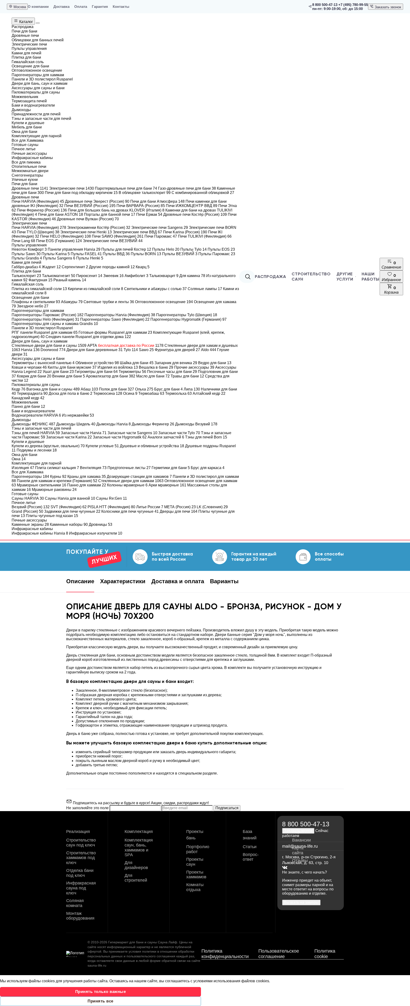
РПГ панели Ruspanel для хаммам (45, 332)
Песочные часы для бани (172, 372)
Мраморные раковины (54, 490)
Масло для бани (153, 376)
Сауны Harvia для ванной (70, 498)
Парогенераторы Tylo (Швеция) (186, 315)
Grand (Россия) (27, 511)
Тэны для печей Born (206, 437)
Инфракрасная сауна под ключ (81, 888)
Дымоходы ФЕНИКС (33, 424)
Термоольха (178, 393)
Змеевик (113, 276)
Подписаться (226, 808)
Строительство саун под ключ (81, 842)
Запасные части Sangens (132, 433)
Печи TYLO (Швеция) (38, 232)
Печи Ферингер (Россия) (42, 210)
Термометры (132, 372)
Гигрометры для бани (96, 372)
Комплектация (139, 831)
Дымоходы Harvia (113, 424)
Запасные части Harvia (84, 433)
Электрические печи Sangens (159, 228)
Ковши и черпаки (29, 367)
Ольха (144, 389)
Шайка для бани (137, 363)
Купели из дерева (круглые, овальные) (48, 446)
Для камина (192, 276)
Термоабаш (151, 393)
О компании (38, 7)
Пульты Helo (165, 249)
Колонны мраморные (127, 485)
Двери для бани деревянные (94, 350)
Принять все (100, 1001)
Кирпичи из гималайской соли (95, 289)
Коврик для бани (34, 376)
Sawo (146, 350)
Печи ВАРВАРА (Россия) (140, 206)
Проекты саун (194, 862)
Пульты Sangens (59, 258)
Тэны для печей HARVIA (36, 433)
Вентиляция (93, 468)
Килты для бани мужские (72, 367)
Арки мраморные (167, 485)
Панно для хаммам (86, 485)
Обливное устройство (97, 363)
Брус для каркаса (207, 468)
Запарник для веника (175, 363)
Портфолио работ (197, 849)
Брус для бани (168, 389)
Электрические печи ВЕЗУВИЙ (113, 241)
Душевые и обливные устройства (152, 446)
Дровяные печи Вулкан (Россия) (88, 219)
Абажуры (72, 302)
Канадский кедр (28, 398)
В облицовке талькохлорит (145, 193)
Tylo (131, 350)
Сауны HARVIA (28, 498)
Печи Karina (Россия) (185, 232)
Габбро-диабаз (26, 267)
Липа (192, 389)
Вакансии (301, 840)
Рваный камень (69, 280)
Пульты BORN (146, 254)
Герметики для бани (171, 468)
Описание (80, 581)
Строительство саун (311, 276)
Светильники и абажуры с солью (155, 289)
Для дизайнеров (136, 865)
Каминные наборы (69, 524)
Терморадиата (32, 393)
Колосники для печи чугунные (130, 511)
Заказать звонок (387, 7)
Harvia (30, 350)
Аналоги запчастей (166, 437)
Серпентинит (75, 267)
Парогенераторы (30, 477)
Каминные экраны (30, 524)
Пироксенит (89, 276)
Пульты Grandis (27, 258)
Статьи (249, 846)
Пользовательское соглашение (278, 953)
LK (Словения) (212, 507)
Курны (58, 477)
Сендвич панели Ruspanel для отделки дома (88, 337)
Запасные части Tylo (179, 433)
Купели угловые (102, 446)
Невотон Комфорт (29, 249)
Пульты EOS (221, 249)
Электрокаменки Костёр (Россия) (98, 228)
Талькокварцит (163, 276)
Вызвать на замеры (301, 902)
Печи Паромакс (160, 236)
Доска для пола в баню (70, 393)
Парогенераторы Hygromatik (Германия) (188, 319)
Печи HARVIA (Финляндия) (38, 201)
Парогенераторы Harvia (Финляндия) (119, 315)
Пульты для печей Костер (126, 249)
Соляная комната (75, 903)
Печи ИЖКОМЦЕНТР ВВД (191, 206)
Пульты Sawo (26, 254)
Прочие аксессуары (194, 367)
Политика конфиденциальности (225, 953)
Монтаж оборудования (80, 916)
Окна (19, 459)
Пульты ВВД (116, 254)
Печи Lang (23, 241)
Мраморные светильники (41, 485)
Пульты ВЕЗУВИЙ (179, 254)
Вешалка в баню (156, 367)
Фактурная (40, 280)
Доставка (61, 7)
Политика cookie (324, 953)
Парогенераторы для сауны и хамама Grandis (55, 324)
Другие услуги (344, 276)
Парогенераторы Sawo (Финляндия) (114, 319)
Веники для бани (68, 376)
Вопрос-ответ (251, 857)
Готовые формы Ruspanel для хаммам (115, 332)
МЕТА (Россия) (180, 507)
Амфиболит (136, 276)
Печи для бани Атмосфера (157, 201)
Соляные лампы (205, 289)
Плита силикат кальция (57, 468)
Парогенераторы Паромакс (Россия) (48, 315)
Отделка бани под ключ (79, 873)
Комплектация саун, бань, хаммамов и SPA (139, 847)
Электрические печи (71, 188)
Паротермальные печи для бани (126, 188)
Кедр (18, 389)
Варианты (224, 581)
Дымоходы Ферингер (153, 424)
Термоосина (107, 393)
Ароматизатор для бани (110, 376)
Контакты (121, 7)
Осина (130, 393)
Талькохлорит (26, 276)
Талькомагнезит (58, 276)
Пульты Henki (89, 258)
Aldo (208, 350)
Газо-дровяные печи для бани (187, 188)
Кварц (142, 267)
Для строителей (136, 878)
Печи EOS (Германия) (59, 241)
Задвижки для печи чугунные (72, 511)
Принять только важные (100, 991)
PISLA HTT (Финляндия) (111, 507)
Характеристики (122, 581)
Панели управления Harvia (74, 249)
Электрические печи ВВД (137, 232)
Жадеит (51, 267)
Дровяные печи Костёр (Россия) (195, 214)
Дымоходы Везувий (196, 424)
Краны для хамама (86, 477)
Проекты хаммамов (196, 874)
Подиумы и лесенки (37, 450)
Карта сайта (297, 850)
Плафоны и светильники (36, 302)
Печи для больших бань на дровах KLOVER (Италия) (116, 210)
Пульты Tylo (193, 249)
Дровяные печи (30, 188)
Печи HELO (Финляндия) (65, 236)
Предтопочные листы (129, 468)
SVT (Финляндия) (69, 507)
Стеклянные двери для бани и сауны (49, 345)
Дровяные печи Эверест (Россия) (97, 201)
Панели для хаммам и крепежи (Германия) (57, 481)
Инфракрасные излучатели (95, 533)
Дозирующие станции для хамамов (139, 477)
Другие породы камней (112, 267)
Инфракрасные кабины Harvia (40, 533)
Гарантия (100, 7)
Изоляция (23, 468)
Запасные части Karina (69, 437)
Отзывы (300, 860)
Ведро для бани (214, 363)
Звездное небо (32, 306)
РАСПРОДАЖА (270, 276)
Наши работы (371, 276)
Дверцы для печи (178, 511)
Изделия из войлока (118, 367)
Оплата (80, 7)
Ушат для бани (58, 372)
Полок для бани (116, 389)
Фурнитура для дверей (177, 350)
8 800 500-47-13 (324, 5)
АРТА (125, 345)
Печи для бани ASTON (60, 214)
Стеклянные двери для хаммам (130, 481)
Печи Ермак (149, 214)
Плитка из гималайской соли (39, 289)
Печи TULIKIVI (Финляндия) (205, 236)
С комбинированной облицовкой (203, 193)
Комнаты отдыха (195, 887)
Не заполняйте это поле (88, 808)
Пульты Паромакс (216, 254)
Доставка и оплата (177, 581)
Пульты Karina (56, 254)
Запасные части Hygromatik (120, 437)
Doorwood (53, 350)
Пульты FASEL (86, 254)
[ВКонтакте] (284, 868)
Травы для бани (187, 376)
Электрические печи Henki (86, 232)
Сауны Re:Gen (111, 498)
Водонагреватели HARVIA (36, 415)
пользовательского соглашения (150, 956)
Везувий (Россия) (31, 507)
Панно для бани (28, 406)
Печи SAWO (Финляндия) (118, 236)
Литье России (149, 507)
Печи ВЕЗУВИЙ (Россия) (90, 206)
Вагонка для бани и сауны (53, 389)
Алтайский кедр (209, 393)
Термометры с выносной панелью (43, 363)
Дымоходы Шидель (75, 424)
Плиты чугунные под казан (52, 516)
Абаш (89, 389)
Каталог (25, 22)
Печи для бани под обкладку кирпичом (81, 193)
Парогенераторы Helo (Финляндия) (45, 319)
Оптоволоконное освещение (164, 302)
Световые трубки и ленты (109, 302)
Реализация (78, 831)
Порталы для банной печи (109, 214)
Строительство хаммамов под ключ (81, 858)
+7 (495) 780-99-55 (353, 5)
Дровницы (100, 524)
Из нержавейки (78, 415)
